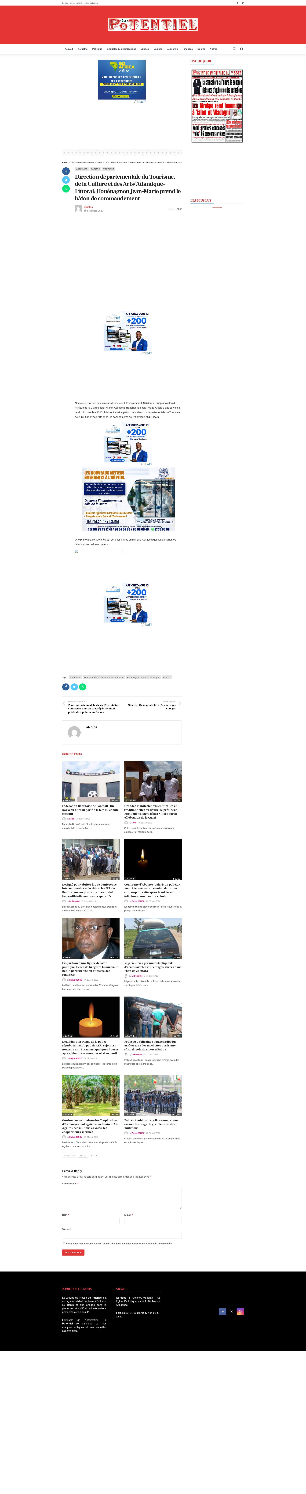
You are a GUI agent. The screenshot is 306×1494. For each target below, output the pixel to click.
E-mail (128, 1214)
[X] (231, 1311)
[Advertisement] (122, 126)
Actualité (81, 169)
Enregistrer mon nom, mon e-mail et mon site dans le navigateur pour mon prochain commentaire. (119, 1243)
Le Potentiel (74, 901)
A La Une (130, 878)
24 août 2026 (152, 975)
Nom (65, 1214)
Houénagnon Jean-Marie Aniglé (143, 677)
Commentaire (70, 1183)
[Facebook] (238, 3)
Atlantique (75, 677)
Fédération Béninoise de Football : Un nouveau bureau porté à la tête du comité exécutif (90, 810)
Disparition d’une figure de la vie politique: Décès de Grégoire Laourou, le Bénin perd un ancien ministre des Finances (90, 969)
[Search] (234, 48)
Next (82, 1155)
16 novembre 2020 (93, 210)
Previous (70, 1155)
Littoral (166, 677)
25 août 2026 (84, 818)
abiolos (88, 207)
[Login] (241, 48)
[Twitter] (243, 3)
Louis (71, 818)
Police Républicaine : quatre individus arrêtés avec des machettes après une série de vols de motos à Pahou (150, 1045)
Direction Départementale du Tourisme (104, 677)
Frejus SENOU (138, 901)
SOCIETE (95, 169)
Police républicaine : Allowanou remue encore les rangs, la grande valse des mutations (151, 1124)
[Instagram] (240, 1311)
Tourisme (108, 169)
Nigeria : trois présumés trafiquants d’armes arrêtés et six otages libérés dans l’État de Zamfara (152, 967)
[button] (195, 106)
